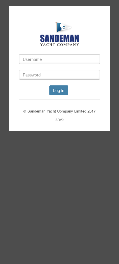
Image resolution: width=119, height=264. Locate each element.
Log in (58, 90)
